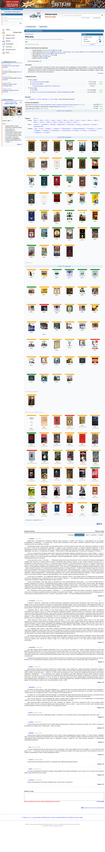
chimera (31, 722)
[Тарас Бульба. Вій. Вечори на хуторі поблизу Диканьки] (69, 494)
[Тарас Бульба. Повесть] (95, 219)
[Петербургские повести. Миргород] (31, 255)
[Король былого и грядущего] (6, 115)
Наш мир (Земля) (46, 53)
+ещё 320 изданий (64, 137)
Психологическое (87, 51)
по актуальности (79, 535)
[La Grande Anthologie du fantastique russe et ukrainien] (95, 512)
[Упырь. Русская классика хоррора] (57, 185)
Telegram (71, 817)
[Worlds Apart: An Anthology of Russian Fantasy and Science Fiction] (31, 512)
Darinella (101, 73)
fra (31, 817)
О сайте (24, 817)
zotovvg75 (32, 600)
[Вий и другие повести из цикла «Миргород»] (57, 237)
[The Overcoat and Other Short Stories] (69, 478)
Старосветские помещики (38, 81)
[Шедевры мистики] (95, 237)
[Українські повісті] (57, 511)
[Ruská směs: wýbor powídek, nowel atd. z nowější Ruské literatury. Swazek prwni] (31, 426)
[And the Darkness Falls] (95, 425)
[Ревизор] (57, 167)
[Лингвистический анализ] (87, 90)
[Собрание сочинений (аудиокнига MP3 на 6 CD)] (69, 381)
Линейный (46, 56)
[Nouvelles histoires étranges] (45, 460)
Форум (7, 52)
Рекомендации (9, 43)
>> (12, 141)
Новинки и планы (10, 35)
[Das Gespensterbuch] (44, 425)
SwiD (30, 769)
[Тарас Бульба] (31, 150)
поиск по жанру (86, 17)
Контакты (48, 817)
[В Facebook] (99, 524)
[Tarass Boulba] (69, 425)
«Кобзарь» (37, 108)
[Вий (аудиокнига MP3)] (82, 293)
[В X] (101, 524)
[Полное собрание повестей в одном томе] (44, 185)
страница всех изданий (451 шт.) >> (34, 520)
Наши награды (56, 817)
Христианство (57, 51)
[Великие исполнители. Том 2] (82, 345)
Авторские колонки (11, 49)
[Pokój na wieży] (57, 476)
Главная (8, 29)
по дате (87, 535)
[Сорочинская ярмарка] (44, 219)
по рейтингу (94, 535)
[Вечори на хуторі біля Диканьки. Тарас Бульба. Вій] (44, 494)
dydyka (31, 666)
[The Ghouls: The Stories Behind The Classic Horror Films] (57, 460)
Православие (67, 51)
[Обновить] (21, 103)
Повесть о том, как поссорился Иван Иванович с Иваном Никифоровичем (51, 92)
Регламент (38, 817)
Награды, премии (10, 38)
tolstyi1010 (32, 647)
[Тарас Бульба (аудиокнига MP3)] (44, 293)
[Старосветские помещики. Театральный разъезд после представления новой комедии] (31, 310)
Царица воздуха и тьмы (11, 103)
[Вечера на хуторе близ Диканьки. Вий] (82, 150)
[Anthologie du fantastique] (31, 443)
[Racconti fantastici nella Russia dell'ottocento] (44, 478)
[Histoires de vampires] (57, 442)
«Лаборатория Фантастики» (56, 825)
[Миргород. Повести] (69, 328)
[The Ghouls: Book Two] (31, 477)
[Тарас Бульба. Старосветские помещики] (31, 346)
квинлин (31, 780)
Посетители (9, 46)
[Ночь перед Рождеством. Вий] (57, 276)
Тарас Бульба (35, 84)
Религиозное (48, 51)
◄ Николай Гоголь (31, 26)
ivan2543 (31, 538)
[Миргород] (69, 184)
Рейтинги (8, 40)
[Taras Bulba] (57, 424)
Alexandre (31, 687)
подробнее (92, 44)
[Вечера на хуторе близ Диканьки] (57, 150)
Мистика (57, 50)
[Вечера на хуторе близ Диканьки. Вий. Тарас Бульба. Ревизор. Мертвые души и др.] (95, 348)
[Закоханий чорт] (44, 513)
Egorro (31, 712)
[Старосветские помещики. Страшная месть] (95, 276)
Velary (4, 123)
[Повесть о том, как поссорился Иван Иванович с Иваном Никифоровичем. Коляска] (82, 276)
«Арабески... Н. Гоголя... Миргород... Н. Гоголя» (42, 99)
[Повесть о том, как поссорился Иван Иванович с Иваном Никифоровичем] (44, 381)
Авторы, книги (17, 32)
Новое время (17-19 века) (48, 55)
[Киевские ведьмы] (31, 237)
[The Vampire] (69, 442)
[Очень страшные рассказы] (31, 220)
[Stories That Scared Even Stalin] (57, 495)
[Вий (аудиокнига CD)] (69, 293)
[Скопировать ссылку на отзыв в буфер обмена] (28, 538)
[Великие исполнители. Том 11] (44, 363)
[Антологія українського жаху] (95, 477)
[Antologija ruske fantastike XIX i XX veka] (32, 460)
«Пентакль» (63, 106)
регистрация (8, 11)
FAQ (43, 817)
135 (40, 61)
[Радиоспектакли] (95, 362)
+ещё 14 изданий (64, 266)
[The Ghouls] (70, 460)
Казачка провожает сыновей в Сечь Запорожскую (47, 86)
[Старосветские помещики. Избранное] (95, 185)
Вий (33, 90)
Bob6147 (31, 733)
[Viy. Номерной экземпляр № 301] (82, 423)
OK (19, 23)
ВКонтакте (65, 817)
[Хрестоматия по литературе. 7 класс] (69, 311)
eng (28, 817)
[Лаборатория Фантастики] (35, 15)
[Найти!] (102, 15)
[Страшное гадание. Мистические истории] (95, 168)
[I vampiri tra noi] (44, 443)
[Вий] (95, 150)
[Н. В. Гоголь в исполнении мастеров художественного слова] (31, 363)
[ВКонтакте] (97, 524)
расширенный (96, 17)
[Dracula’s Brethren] (69, 512)
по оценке (100, 535)
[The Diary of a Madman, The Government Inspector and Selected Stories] (82, 495)
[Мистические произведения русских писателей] (82, 186)
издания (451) (43, 26)
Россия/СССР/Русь (58, 53)
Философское (98, 51)
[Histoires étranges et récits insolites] (82, 442)
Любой (44, 58)
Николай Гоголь (29, 34)
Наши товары (79, 817)
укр (33, 817)
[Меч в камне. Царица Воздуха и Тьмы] (12, 115)
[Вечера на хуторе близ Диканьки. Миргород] (69, 167)
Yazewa (31, 759)
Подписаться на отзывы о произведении (93, 807)
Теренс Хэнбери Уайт (11, 102)
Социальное (77, 51)
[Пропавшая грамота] (44, 168)
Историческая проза (47, 50)
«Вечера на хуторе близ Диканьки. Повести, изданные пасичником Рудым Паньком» (56, 104)
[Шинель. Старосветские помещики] (31, 275)
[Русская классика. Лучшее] (57, 348)
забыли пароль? (16, 11)
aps (30, 747)
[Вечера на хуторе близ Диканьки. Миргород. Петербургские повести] (69, 220)
